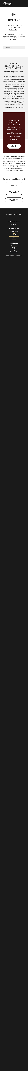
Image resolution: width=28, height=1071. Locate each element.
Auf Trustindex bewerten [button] (14, 200)
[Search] (13, 3)
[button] (24, 3)
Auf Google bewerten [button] (14, 184)
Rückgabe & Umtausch (14, 236)
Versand (14, 234)
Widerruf (14, 250)
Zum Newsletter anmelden (14, 221)
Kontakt (14, 238)
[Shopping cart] (20, 3)
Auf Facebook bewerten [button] (14, 192)
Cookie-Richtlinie (14, 251)
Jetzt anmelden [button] (14, 146)
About (14, 237)
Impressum (14, 245)
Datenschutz (14, 247)
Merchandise (14, 224)
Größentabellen (14, 231)
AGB (14, 248)
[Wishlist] (18, 3)
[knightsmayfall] (7, 3)
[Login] (15, 3)
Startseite (12, 36)
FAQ (14, 233)
